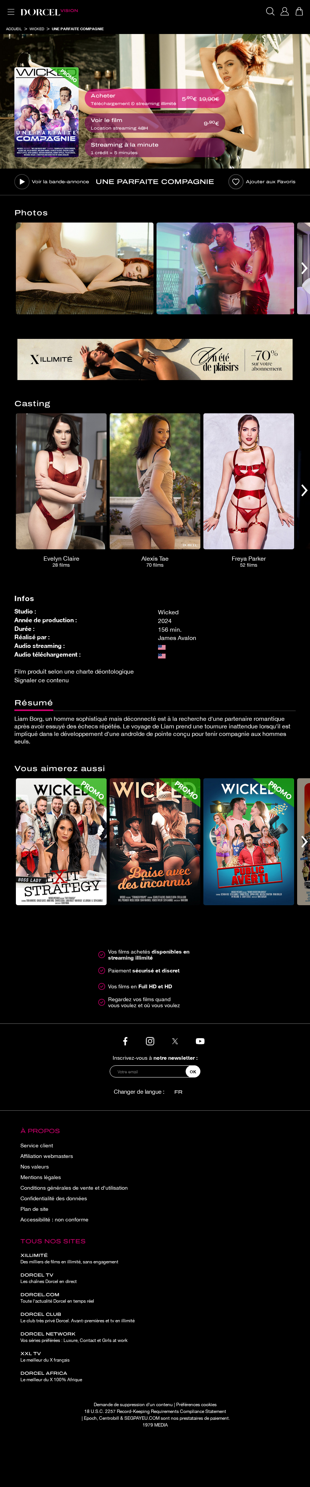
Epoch (90, 1418)
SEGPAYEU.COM (142, 1418)
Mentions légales (40, 1177)
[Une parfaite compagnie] (46, 112)
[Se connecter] (284, 11)
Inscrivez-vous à (155, 1057)
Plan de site (34, 1209)
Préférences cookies (196, 1404)
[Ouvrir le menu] (9, 7)
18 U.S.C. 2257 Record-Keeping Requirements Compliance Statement (155, 1411)
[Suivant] (304, 268)
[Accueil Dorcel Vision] (49, 11)
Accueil (14, 28)
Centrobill (109, 1418)
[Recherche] (270, 11)
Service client (36, 1145)
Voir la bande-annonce (60, 181)
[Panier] (299, 11)
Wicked (36, 28)
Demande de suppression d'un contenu (133, 1404)
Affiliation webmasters (46, 1156)
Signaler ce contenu (41, 680)
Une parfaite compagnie (78, 28)
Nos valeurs (34, 1167)
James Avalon (177, 637)
